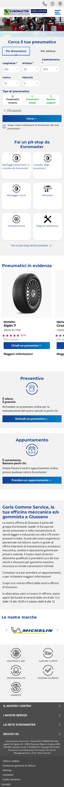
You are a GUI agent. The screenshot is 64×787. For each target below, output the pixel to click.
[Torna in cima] (55, 780)
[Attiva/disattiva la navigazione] (58, 12)
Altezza (27, 63)
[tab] (4, 33)
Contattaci (8, 774)
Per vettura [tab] (48, 51)
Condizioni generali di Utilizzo (19, 765)
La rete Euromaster (19, 724)
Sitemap (7, 770)
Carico (6, 77)
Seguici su (11, 734)
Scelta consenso (11, 779)
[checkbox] (12, 100)
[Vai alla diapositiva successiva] (58, 27)
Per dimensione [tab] (16, 51)
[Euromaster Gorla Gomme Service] (24, 12)
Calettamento (51, 61)
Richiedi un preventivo (30, 419)
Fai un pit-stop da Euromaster (30, 245)
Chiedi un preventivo (25, 345)
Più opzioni (14, 110)
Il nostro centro (17, 706)
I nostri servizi (15, 715)
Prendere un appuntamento (30, 480)
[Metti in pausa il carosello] (4, 20)
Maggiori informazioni (18, 354)
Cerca (30, 118)
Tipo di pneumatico (15, 91)
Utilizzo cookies (11, 761)
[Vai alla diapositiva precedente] (5, 27)
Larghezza (9, 63)
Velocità (27, 77)
